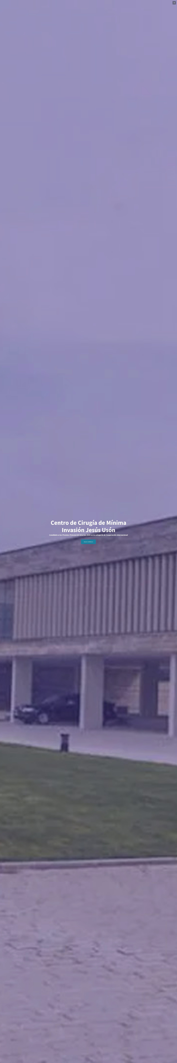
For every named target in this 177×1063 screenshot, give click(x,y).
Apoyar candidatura (88, 541)
